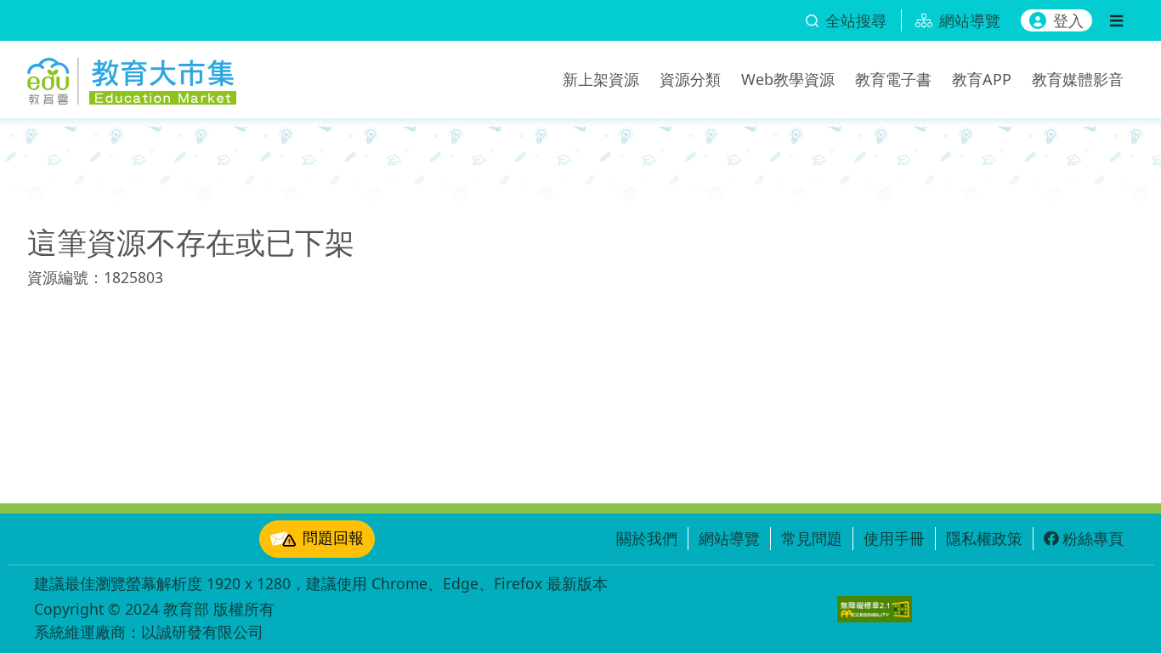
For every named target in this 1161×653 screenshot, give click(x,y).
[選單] (1116, 20)
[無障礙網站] (874, 609)
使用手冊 (894, 538)
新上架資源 (601, 79)
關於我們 (646, 538)
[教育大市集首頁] (131, 76)
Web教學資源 (788, 79)
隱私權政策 (984, 538)
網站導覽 (729, 538)
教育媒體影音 (1078, 79)
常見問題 (811, 538)
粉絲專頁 (1093, 538)
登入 (1068, 20)
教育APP (981, 79)
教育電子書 (893, 79)
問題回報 (333, 537)
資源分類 (690, 79)
